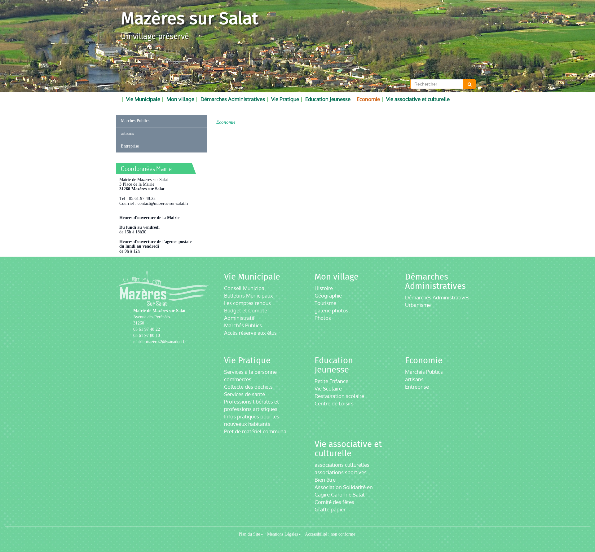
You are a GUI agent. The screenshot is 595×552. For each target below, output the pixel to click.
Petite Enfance (331, 381)
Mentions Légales (282, 534)
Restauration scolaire (339, 396)
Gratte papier (330, 509)
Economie (368, 99)
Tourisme (325, 303)
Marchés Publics (135, 120)
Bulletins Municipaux (248, 295)
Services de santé (244, 394)
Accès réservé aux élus (250, 332)
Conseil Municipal (245, 288)
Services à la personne (250, 372)
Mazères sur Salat (189, 18)
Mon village (180, 99)
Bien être (325, 479)
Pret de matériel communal (256, 431)
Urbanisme (418, 305)
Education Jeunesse (327, 99)
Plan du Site (249, 534)
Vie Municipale (143, 99)
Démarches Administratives (233, 99)
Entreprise (130, 146)
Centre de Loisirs (334, 403)
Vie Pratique (285, 99)
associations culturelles (342, 464)
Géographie (328, 295)
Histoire (324, 288)
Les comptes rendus (247, 303)
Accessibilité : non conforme (330, 534)
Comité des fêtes (334, 502)
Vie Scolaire (328, 388)
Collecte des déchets (248, 386)
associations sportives (341, 472)
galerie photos (331, 310)
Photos (323, 318)
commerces (237, 379)
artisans (127, 133)
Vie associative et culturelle (418, 99)
